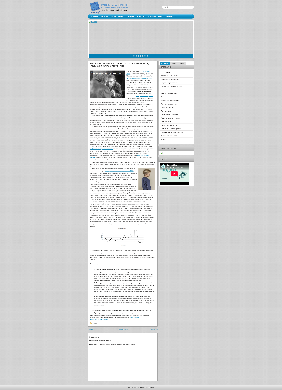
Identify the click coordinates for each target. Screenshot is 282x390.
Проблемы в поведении (168, 104)
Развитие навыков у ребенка (170, 118)
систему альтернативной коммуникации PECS (119, 171)
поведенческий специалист (144, 96)
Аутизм (104, 16)
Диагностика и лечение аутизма (171, 86)
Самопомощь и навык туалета (171, 129)
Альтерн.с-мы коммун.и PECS (171, 76)
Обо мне (131, 16)
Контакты (141, 16)
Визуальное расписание (169, 83)
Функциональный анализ (169, 136)
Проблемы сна (166, 111)
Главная (94, 16)
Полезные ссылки (155, 16)
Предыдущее (154, 329)
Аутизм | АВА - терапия (146, 387)
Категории (164, 63)
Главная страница (123, 329)
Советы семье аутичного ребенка (172, 132)
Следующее (91, 329)
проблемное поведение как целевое (101, 149)
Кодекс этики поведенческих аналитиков (139, 78)
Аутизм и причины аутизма (170, 79)
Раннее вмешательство (169, 125)
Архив (182, 63)
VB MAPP (164, 139)
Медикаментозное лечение (170, 100)
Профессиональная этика (169, 114)
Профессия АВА (118, 16)
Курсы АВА (165, 97)
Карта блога (171, 16)
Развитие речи (166, 121)
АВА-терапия (165, 72)
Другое (163, 90)
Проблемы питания (167, 107)
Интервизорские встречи (169, 93)
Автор (174, 63)
